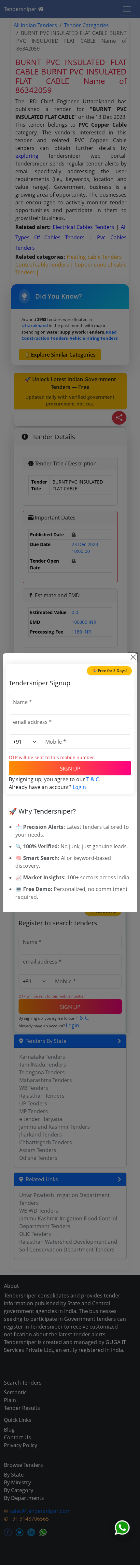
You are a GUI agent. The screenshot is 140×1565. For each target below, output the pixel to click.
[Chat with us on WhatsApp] (122, 1527)
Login (79, 787)
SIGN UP (70, 768)
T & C (92, 779)
